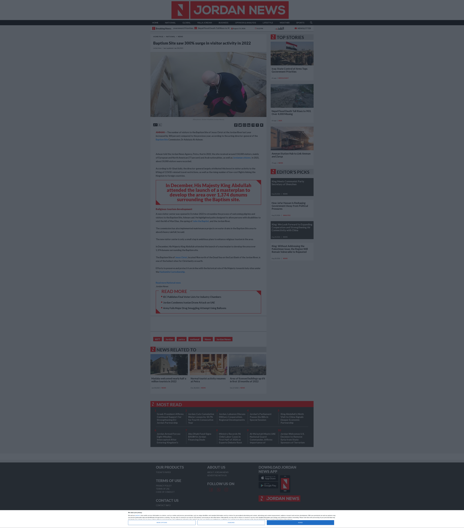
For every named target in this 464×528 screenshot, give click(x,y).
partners (137, 515)
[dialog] (232, 519)
